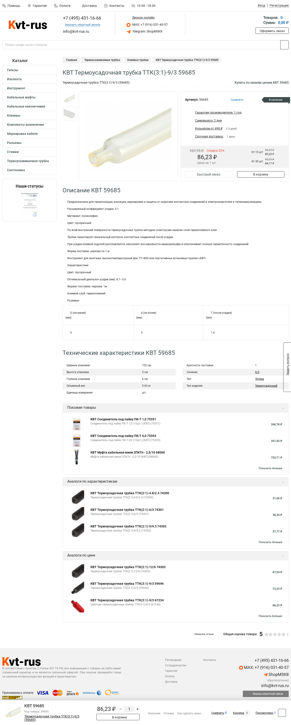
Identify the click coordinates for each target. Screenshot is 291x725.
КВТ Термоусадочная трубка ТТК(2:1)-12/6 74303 (128, 567)
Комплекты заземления (25, 124)
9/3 (257, 372)
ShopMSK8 (278, 674)
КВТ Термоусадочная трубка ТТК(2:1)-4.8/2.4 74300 (129, 493)
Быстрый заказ (208, 174)
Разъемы (14, 143)
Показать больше (270, 468)
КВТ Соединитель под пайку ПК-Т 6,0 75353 (123, 436)
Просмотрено (264, 713)
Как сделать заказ (189, 713)
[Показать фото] (69, 98)
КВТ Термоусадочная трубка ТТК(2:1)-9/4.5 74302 (128, 526)
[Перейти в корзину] (258, 20)
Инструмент (16, 88)
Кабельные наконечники (26, 106)
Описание (154, 713)
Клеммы (13, 115)
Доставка (89, 6)
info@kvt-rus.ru (274, 685)
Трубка (259, 379)
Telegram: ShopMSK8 (147, 31)
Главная (71, 60)
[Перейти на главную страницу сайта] (27, 24)
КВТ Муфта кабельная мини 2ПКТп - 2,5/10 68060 (127, 452)
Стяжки (13, 152)
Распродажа (173, 660)
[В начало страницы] (282, 713)
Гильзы (12, 70)
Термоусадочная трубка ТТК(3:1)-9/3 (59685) (51, 718)
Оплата (64, 6)
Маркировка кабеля (22, 133)
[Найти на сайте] (284, 44)
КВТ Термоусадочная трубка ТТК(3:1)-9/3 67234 (127, 600)
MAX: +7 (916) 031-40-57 (150, 24)
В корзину (260, 174)
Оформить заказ (272, 31)
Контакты (116, 6)
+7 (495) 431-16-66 (81, 18)
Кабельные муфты (21, 97)
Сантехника (16, 170)
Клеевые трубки (137, 60)
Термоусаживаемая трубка (28, 161)
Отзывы (169, 713)
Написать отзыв (203, 634)
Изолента (14, 79)
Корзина (238, 713)
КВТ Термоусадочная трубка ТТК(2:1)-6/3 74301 (127, 510)
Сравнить (217, 713)
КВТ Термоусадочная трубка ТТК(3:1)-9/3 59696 (127, 583)
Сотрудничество (175, 665)
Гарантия (40, 6)
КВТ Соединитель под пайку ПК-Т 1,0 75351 (123, 419)
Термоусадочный (266, 385)
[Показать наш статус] (29, 205)
